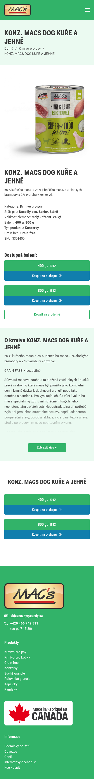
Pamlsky (10, 689)
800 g (29, 222)
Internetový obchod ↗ (20, 762)
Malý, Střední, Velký (46, 217)
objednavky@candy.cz (26, 616)
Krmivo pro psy (30, 48)
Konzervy (32, 228)
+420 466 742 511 (24, 623)
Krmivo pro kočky (17, 657)
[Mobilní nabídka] (87, 10)
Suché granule (14, 673)
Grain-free (27, 233)
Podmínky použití (17, 746)
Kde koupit (12, 768)
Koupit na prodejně (47, 314)
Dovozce (10, 752)
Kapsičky (10, 684)
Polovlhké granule (17, 679)
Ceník (8, 757)
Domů (8, 48)
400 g (19, 222)
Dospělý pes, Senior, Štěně (38, 212)
